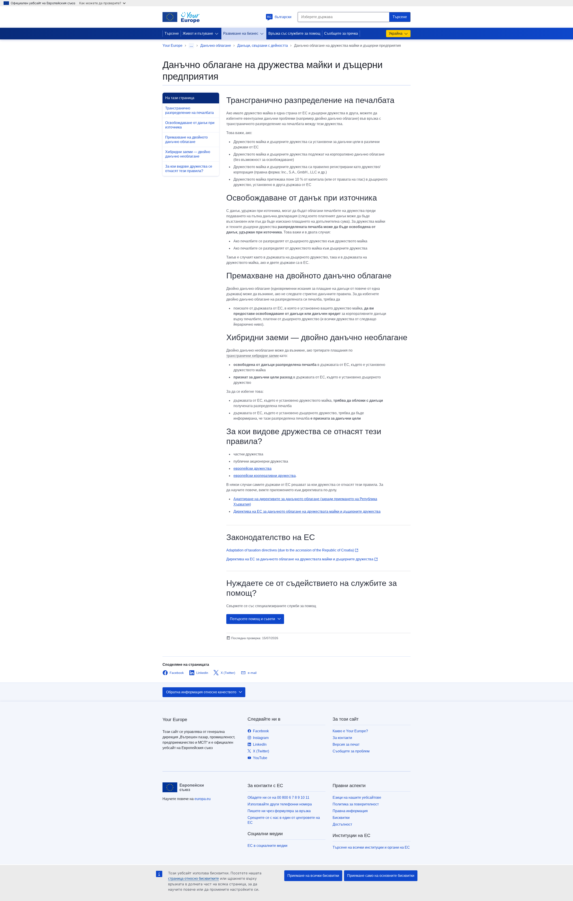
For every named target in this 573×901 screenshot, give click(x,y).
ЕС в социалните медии (267, 846)
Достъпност (342, 824)
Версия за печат (346, 744)
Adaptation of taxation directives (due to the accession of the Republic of (290, 550)
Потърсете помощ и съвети (252, 619)
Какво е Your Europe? (350, 731)
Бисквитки (341, 818)
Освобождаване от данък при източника (189, 125)
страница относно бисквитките (193, 878)
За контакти (342, 738)
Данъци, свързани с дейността (262, 45)
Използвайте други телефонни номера (280, 804)
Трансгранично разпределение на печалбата (189, 110)
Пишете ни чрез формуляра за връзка (279, 811)
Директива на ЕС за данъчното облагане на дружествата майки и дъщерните (299, 559)
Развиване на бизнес (240, 33)
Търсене (172, 33)
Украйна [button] (395, 33)
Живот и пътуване (198, 33)
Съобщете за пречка (341, 33)
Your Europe (172, 45)
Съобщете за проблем (351, 751)
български (279, 17)
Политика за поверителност (356, 804)
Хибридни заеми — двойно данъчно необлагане (187, 154)
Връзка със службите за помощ (294, 33)
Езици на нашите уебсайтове (357, 797)
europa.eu (203, 799)
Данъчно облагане (215, 45)
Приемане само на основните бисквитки (380, 876)
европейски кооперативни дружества (264, 476)
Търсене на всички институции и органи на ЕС (371, 847)
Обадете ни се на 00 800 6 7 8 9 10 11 (278, 797)
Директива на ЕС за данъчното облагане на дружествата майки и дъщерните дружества (307, 511)
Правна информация (350, 811)
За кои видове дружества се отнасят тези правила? (188, 168)
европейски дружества (252, 468)
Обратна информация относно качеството (201, 692)
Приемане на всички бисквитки (313, 876)
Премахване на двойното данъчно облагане (186, 139)
